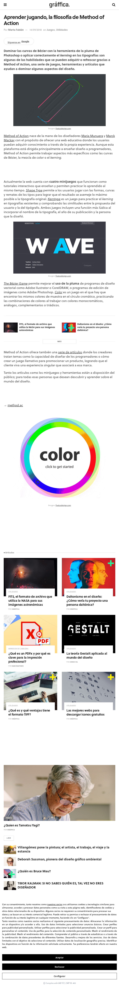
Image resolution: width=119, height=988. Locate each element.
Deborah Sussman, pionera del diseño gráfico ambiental (59, 859)
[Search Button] (113, 4)
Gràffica (15, 609)
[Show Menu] (5, 4)
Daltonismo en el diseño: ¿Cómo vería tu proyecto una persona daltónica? (94, 327)
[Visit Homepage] (59, 5)
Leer (9, 838)
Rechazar (59, 966)
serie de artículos (70, 352)
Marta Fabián (16, 29)
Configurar (59, 976)
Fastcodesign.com (63, 128)
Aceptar (59, 957)
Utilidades (62, 29)
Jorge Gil (74, 662)
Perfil (9, 818)
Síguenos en (18, 42)
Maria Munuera (92, 136)
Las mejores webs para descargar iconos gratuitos (85, 712)
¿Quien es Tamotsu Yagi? (22, 825)
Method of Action (16, 136)
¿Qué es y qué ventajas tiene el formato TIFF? (29, 712)
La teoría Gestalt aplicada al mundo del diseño (86, 655)
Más (59, 341)
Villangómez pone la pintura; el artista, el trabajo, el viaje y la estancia (63, 849)
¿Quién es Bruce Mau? (34, 871)
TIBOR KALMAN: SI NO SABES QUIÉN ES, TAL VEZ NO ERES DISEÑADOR (60, 885)
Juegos (51, 29)
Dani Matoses (18, 666)
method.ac (15, 405)
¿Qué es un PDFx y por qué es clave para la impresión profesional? (29, 657)
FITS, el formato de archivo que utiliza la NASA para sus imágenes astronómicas (37, 327)
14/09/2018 (36, 29)
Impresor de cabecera (18, 649)
